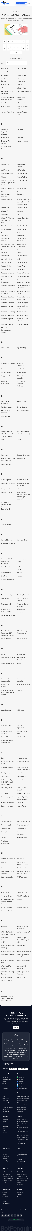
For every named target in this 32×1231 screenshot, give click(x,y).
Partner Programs (6, 1079)
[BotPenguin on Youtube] (8, 1215)
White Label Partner (22, 1119)
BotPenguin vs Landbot (22, 1105)
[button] (29, 3)
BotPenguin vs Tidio (22, 1100)
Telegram (21, 1086)
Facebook (21, 1083)
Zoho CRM (5, 1196)
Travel (3, 1128)
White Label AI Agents (22, 1121)
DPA (2, 1212)
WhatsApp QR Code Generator (22, 1155)
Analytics (4, 1158)
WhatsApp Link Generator (23, 1152)
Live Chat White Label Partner (22, 1140)
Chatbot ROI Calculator (7, 1107)
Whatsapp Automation (7, 1176)
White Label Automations (23, 1137)
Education (4, 1121)
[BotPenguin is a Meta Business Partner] (16, 1064)
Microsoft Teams (23, 1088)
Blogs (3, 1096)
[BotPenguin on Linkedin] (12, 1215)
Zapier (4, 1194)
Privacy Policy (13, 1209)
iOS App (13, 1068)
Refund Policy (25, 1209)
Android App (23, 1068)
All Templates (5, 1111)
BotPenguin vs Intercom (23, 1098)
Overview (4, 1152)
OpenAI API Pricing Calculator (21, 1158)
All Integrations (6, 1203)
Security (4, 1081)
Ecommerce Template (22, 1176)
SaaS (3, 1130)
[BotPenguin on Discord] (21, 1215)
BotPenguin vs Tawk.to (22, 1102)
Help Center (5, 1100)
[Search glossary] (7, 63)
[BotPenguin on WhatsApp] (18, 1215)
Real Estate (5, 1126)
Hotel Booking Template (23, 1178)
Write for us (5, 1083)
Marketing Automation (7, 1172)
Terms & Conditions (5, 1209)
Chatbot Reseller (21, 1143)
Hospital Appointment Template (22, 1181)
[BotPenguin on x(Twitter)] (15, 1215)
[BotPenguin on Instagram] (5, 1215)
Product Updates (6, 1102)
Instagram (21, 1079)
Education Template (21, 1172)
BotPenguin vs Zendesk (23, 1109)
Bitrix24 (4, 1199)
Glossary (4, 1086)
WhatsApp (21, 1077)
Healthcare (5, 1119)
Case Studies (5, 1098)
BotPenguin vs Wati (21, 1107)
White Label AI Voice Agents (22, 1124)
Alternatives (20, 1111)
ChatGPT (4, 1192)
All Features (5, 1163)
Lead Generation (6, 1183)
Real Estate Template (22, 1174)
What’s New (5, 1088)
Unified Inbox (5, 1156)
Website (21, 1081)
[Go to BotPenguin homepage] (5, 3)
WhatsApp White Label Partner (22, 1128)
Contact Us (5, 1077)
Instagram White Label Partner (22, 1132)
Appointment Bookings (8, 1178)
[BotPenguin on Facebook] (2, 1215)
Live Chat (4, 1154)
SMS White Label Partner (23, 1135)
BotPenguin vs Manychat (23, 1096)
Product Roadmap (6, 1105)
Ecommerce (5, 1124)
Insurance (4, 1132)
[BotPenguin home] (16, 1035)
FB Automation (6, 1174)
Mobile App (5, 1160)
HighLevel (4, 1201)
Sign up (16, 1027)
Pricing (18, 1196)
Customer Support (6, 1180)
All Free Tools (5, 1109)
